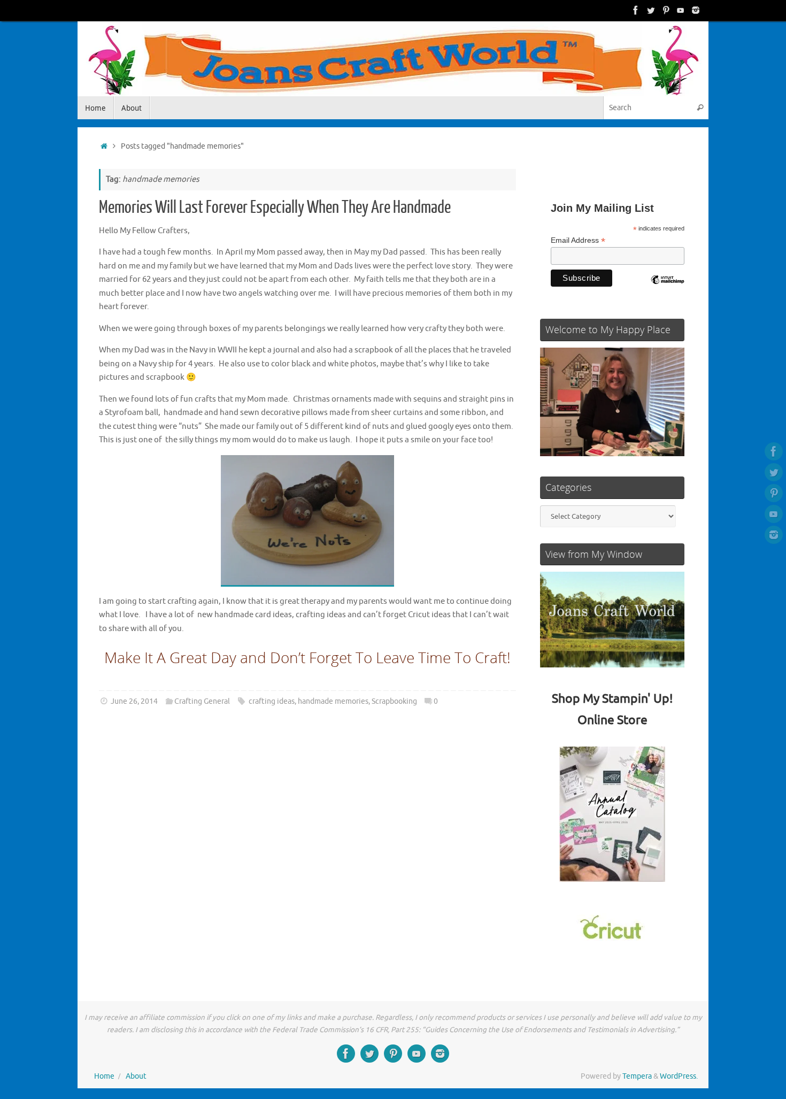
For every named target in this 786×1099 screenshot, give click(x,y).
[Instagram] (695, 10)
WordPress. (679, 1076)
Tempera (637, 1076)
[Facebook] (635, 10)
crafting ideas (272, 701)
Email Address (578, 240)
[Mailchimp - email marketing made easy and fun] (667, 287)
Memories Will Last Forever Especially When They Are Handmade (275, 207)
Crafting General (202, 701)
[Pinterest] (665, 10)
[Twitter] (650, 10)
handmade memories (333, 701)
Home (104, 1076)
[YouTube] (680, 10)
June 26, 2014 (134, 701)
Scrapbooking (394, 701)
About (136, 1076)
